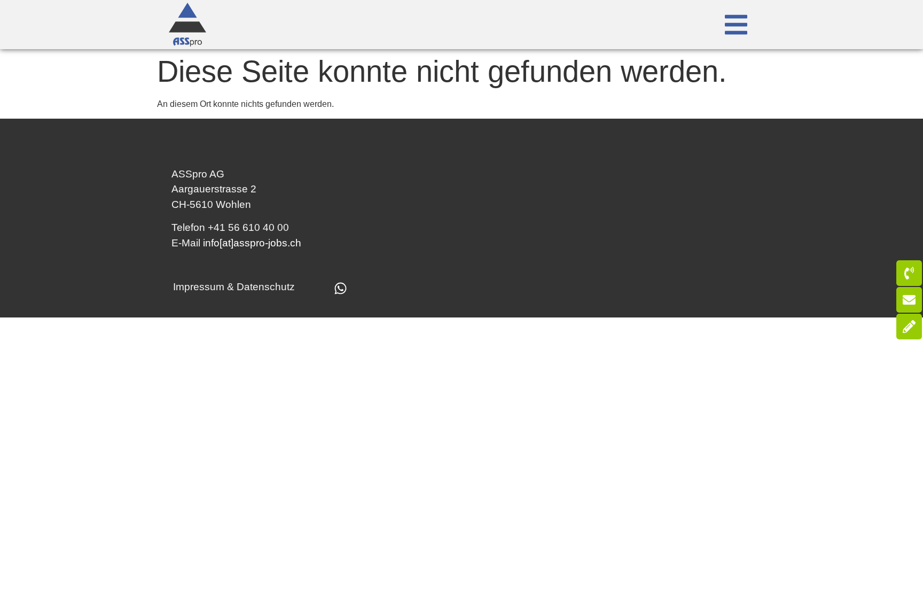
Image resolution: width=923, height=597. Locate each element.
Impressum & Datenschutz (234, 286)
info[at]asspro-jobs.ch (252, 243)
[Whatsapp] (340, 288)
